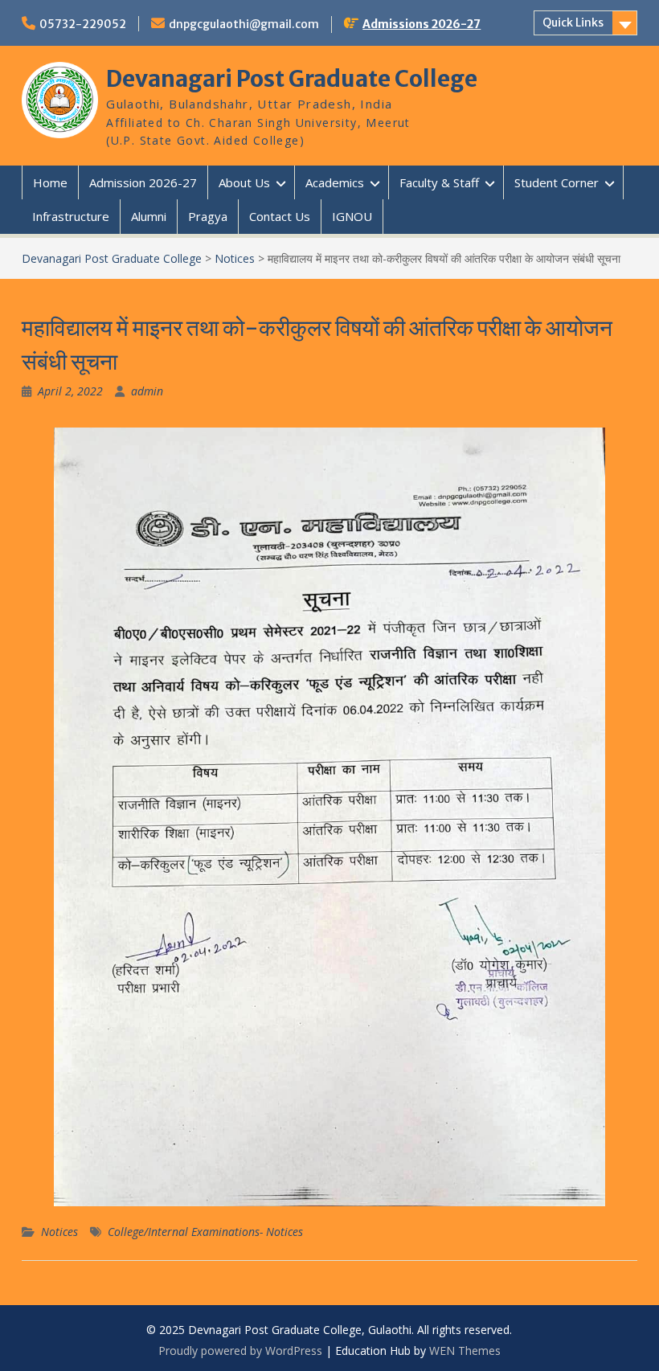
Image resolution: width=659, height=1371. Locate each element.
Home (50, 182)
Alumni (148, 216)
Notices (59, 1231)
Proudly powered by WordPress (240, 1350)
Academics (334, 182)
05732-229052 (82, 24)
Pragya (207, 216)
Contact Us (279, 216)
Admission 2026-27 (143, 182)
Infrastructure (70, 216)
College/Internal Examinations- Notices (205, 1231)
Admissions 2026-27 (421, 24)
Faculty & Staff (439, 182)
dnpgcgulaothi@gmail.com (244, 24)
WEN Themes (465, 1350)
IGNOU (352, 216)
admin (147, 391)
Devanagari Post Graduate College (291, 78)
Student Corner (556, 182)
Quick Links (573, 22)
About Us (244, 182)
